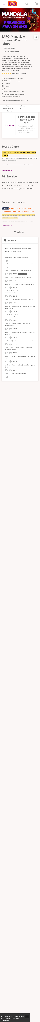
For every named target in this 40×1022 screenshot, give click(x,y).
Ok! (27, 1016)
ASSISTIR (22, 274)
